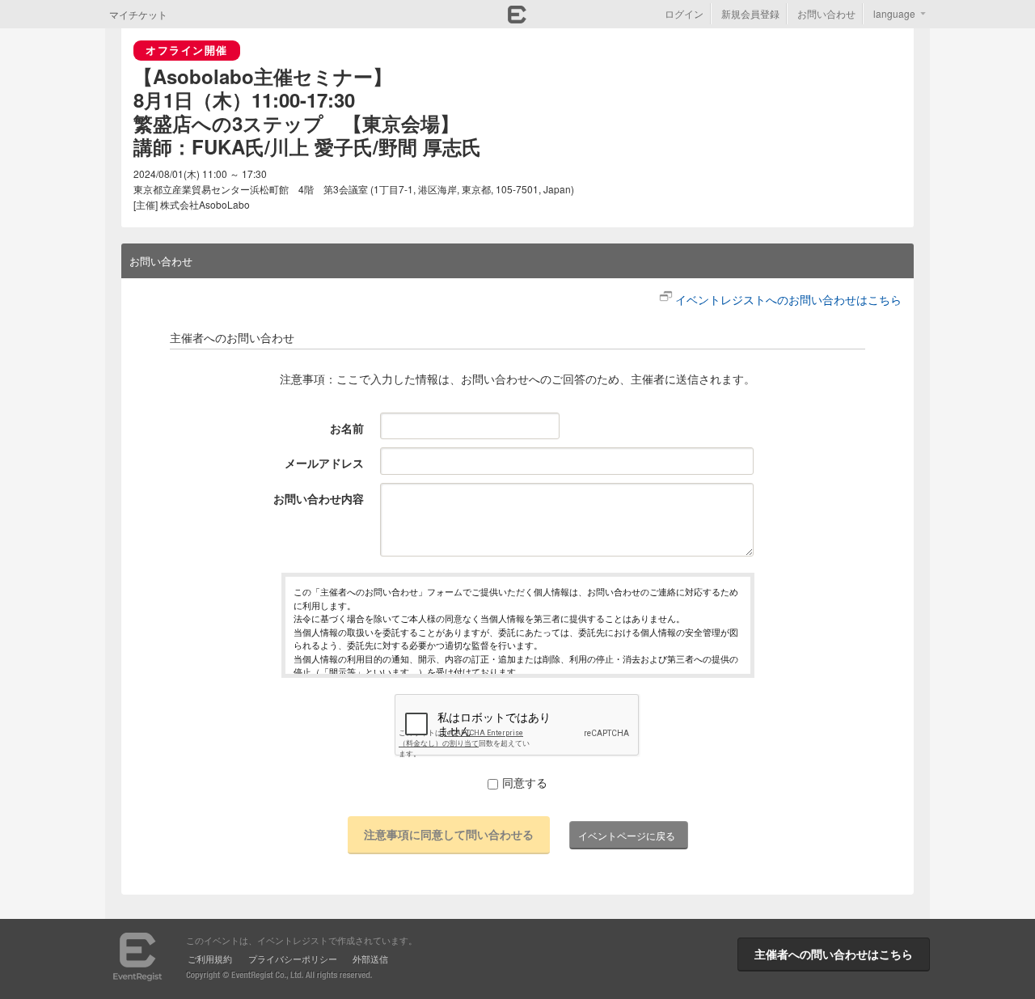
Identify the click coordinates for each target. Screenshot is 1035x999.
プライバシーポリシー (292, 958)
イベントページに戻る (626, 835)
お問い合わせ (826, 13)
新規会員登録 (750, 13)
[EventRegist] (517, 19)
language (894, 13)
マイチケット (138, 14)
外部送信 (370, 958)
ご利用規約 (210, 958)
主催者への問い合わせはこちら (833, 954)
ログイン (684, 13)
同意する (524, 782)
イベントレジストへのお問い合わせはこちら (788, 299)
